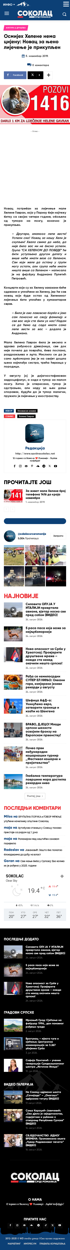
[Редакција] (35, 433)
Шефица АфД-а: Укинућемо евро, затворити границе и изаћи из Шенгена (42, 705)
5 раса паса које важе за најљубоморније (46, 630)
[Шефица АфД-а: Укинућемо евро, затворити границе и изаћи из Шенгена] (13, 706)
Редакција (35, 448)
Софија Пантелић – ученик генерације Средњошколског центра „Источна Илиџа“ (45, 1064)
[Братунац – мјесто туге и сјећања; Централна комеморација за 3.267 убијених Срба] (13, 1043)
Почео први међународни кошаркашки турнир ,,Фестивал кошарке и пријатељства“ (43, 755)
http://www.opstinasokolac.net (35, 453)
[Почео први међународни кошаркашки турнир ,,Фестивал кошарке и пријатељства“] (13, 753)
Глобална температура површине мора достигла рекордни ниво (46, 779)
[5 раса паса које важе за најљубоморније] (13, 633)
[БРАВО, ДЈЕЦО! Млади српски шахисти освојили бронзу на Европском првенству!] (13, 730)
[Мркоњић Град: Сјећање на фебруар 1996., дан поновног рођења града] (13, 1025)
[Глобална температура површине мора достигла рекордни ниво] (13, 781)
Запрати (58, 536)
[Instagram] (20, 465)
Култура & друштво (16, 28)
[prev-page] (6, 509)
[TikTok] (45, 1225)
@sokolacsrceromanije (32, 534)
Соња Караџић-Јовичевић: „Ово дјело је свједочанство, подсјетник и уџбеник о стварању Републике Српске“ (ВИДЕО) (45, 1117)
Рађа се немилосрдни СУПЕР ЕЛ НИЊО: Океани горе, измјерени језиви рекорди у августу (45, 681)
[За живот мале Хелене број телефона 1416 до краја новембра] (13, 495)
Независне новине (27, 411)
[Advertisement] (35, 168)
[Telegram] (43, 465)
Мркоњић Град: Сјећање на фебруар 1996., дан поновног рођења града (45, 1023)
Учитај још (33, 796)
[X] (49, 465)
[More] (49, 75)
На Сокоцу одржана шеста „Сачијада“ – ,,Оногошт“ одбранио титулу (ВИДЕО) (43, 1095)
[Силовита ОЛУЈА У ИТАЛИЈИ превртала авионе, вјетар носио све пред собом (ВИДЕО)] (13, 609)
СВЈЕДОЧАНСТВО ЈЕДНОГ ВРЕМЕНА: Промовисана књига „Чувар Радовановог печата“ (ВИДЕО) (45, 1140)
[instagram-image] (14, 555)
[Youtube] (55, 465)
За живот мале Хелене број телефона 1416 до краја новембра (46, 494)
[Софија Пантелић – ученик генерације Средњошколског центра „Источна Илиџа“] (13, 1065)
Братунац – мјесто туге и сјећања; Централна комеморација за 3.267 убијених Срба (42, 1043)
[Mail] (26, 465)
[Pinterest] (32, 465)
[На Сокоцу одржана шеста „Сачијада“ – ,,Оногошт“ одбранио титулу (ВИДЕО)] (13, 1097)
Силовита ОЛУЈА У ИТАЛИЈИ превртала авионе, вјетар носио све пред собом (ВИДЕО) (46, 609)
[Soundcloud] (37, 465)
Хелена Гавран (26, 416)
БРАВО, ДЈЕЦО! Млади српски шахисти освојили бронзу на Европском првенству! (43, 729)
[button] (66, 4)
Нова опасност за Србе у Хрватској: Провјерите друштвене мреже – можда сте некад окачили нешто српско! (46, 656)
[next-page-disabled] (12, 509)
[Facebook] (14, 465)
